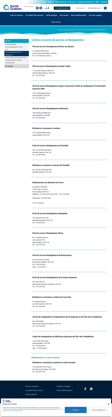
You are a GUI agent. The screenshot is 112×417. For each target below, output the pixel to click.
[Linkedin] (91, 389)
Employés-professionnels (86, 2)
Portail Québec (59, 2)
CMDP (97, 2)
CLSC (6, 49)
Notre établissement (78, 15)
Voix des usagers (95, 15)
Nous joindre (42, 2)
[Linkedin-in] (40, 8)
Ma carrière (64, 15)
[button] (108, 404)
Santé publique (51, 15)
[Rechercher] (105, 8)
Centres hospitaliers (10, 44)
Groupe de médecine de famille (13, 60)
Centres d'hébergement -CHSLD (13, 47)
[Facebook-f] (37, 8)
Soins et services (16, 15)
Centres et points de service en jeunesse (16, 57)
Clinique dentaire (9, 62)
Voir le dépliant (39, 203)
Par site (78, 30)
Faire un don (56, 22)
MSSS (50, 2)
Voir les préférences (98, 410)
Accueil (34, 2)
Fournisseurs (72, 2)
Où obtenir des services (34, 15)
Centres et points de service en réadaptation (13, 54)
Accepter (76, 410)
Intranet (103, 2)
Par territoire (9, 66)
